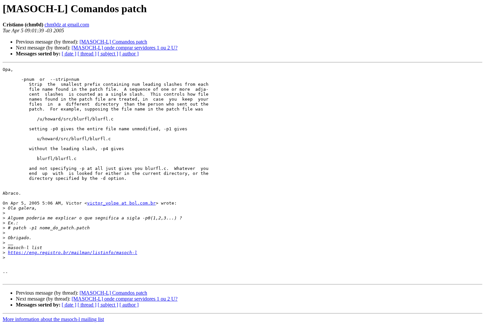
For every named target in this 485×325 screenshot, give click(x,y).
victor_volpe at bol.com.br (121, 203)
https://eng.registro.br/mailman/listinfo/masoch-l (72, 252)
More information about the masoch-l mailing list (53, 319)
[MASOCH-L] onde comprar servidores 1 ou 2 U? (125, 47)
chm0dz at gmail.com (67, 24)
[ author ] (129, 53)
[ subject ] (108, 53)
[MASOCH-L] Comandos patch (113, 42)
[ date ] (69, 53)
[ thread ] (87, 53)
